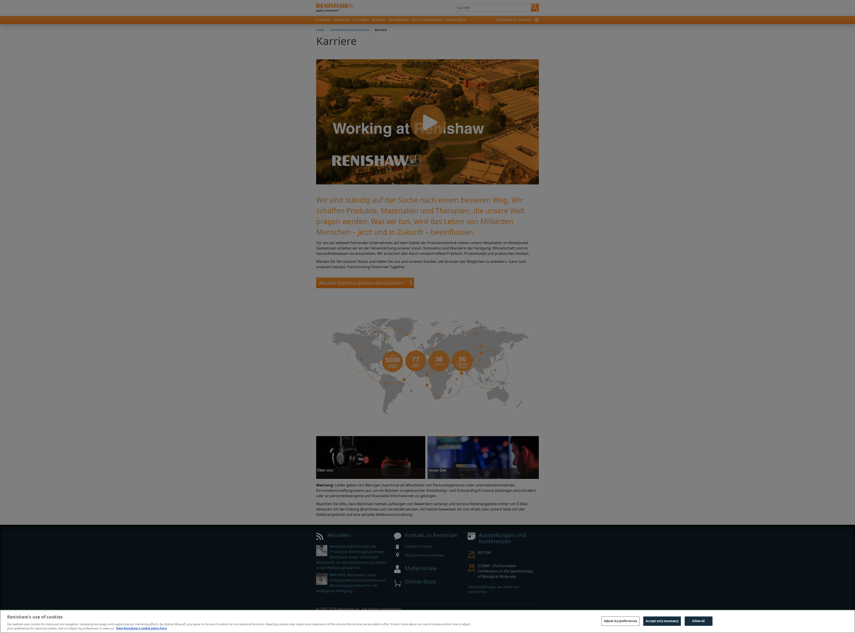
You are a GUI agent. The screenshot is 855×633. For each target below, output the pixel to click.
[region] (427, 621)
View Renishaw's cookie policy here (141, 628)
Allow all (698, 621)
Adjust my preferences (620, 621)
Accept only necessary (662, 621)
